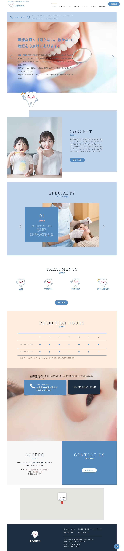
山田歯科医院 (19, 6)
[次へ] (103, 226)
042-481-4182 (19, 17)
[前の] (20, 226)
